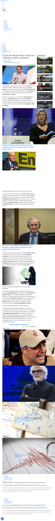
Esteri (5, 23)
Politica (5, 22)
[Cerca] (2, 8)
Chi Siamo (6, 475)
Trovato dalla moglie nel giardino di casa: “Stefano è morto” (44, 71)
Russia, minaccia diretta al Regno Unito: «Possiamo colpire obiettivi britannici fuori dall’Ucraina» (18, 147)
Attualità (6, 26)
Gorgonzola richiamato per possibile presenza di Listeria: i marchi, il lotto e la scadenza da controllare (24, 419)
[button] (2, 519)
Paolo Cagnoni (8, 60)
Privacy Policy (5, 481)
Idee (5, 20)
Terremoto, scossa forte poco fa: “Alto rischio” (24, 455)
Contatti (6, 476)
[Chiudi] (4, 10)
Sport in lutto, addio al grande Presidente (24, 347)
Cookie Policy (10, 481)
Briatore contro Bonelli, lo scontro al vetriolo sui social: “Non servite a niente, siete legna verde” (25, 383)
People (39, 86)
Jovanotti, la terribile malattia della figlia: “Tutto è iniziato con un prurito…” (45, 88)
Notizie (5, 61)
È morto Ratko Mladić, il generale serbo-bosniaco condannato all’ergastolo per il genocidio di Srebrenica (17, 247)
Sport (5, 30)
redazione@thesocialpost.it (27, 491)
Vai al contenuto (4, 0)
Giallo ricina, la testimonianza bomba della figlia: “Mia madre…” (44, 106)
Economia (6, 27)
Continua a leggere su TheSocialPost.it (19, 324)
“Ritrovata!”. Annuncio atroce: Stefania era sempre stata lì (44, 80)
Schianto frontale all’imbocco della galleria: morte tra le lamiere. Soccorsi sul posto (44, 62)
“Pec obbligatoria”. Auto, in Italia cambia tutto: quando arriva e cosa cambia (44, 97)
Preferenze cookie (8, 479)
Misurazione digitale (8, 477)
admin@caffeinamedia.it (43, 485)
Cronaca (6, 24)
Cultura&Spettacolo (8, 28)
